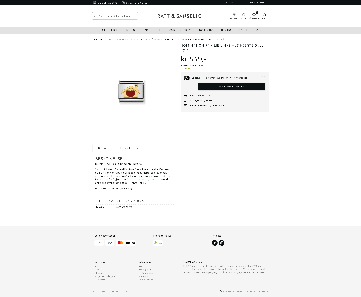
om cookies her (262, 291)
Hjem (103, 30)
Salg (258, 30)
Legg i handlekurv (232, 86)
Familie (158, 39)
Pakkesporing (146, 279)
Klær (159, 30)
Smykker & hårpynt (181, 30)
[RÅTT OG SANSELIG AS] (179, 16)
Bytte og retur (146, 273)
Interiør (131, 30)
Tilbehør (226, 30)
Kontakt (230, 3)
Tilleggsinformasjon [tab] (129, 148)
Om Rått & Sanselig (258, 3)
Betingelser (145, 269)
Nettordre (99, 279)
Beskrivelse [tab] (103, 148)
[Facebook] (215, 243)
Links (147, 39)
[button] (263, 77)
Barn (146, 30)
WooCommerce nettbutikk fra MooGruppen (110, 291)
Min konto (144, 276)
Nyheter (244, 30)
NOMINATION (206, 30)
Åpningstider (145, 266)
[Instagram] (221, 243)
